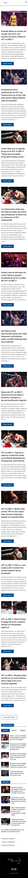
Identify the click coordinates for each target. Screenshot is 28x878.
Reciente (5, 730)
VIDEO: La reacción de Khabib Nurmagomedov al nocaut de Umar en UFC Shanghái (18, 737)
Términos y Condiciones (8, 842)
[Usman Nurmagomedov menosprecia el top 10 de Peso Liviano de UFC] (5, 773)
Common (22, 730)
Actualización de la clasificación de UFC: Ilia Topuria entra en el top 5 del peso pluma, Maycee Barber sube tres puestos (13, 95)
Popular (14, 730)
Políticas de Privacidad (8, 845)
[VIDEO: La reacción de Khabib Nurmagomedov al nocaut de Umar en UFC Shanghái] (5, 737)
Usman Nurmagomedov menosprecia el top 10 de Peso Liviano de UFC (17, 773)
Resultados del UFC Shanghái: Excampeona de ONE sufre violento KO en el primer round (18, 765)
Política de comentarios (8, 838)
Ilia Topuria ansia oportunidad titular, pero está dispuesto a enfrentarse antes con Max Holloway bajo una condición (14, 336)
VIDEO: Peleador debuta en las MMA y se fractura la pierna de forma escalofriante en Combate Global (18, 811)
